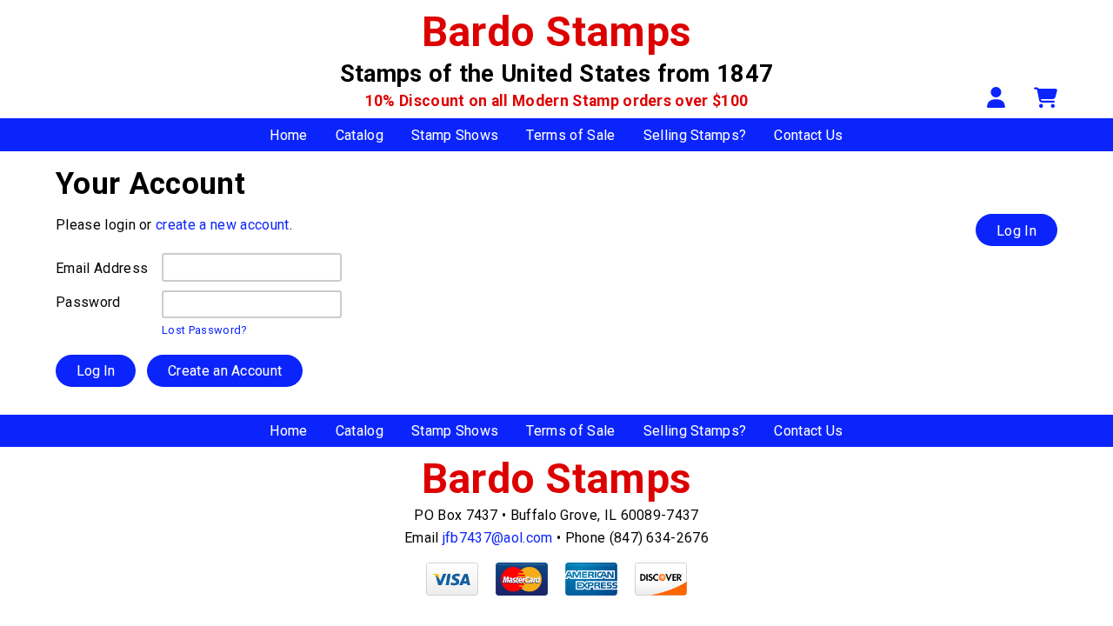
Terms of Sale (570, 135)
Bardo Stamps (557, 32)
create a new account (222, 224)
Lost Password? (204, 329)
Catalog (359, 135)
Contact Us (808, 135)
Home (288, 135)
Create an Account (225, 371)
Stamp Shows (455, 135)
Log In (1016, 231)
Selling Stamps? (695, 135)
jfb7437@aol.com (498, 537)
